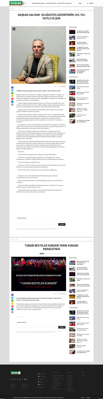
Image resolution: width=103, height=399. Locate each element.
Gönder (61, 224)
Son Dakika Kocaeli (56, 382)
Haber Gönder (24, 387)
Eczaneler (69, 380)
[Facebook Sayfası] (11, 379)
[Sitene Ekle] (28, 379)
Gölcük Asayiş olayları (51, 3)
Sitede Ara (83, 375)
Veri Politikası (12, 387)
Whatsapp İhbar (24, 385)
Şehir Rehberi (70, 388)
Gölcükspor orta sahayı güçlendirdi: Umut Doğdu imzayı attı (82, 110)
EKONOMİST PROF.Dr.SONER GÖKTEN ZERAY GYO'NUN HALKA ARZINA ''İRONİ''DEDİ (83, 82)
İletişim (41, 387)
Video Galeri (42, 376)
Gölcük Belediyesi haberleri (38, 3)
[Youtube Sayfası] (18, 379)
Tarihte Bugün (70, 383)
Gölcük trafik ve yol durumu (64, 3)
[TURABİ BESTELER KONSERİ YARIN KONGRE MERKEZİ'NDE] (38, 273)
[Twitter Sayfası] (13, 379)
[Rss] (23, 379)
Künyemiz (42, 384)
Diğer (80, 3)
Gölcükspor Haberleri (57, 383)
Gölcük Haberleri (56, 388)
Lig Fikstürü (69, 382)
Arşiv (17, 239)
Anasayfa (13, 8)
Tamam (88, 397)
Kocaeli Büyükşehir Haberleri (56, 386)
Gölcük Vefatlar (56, 380)
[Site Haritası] (26, 379)
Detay (83, 397)
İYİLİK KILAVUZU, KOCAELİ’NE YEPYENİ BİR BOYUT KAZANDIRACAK (83, 71)
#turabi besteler (20, 316)
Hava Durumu (70, 375)
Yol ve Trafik (69, 377)
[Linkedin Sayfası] (21, 379)
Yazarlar (42, 379)
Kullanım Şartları (24, 384)
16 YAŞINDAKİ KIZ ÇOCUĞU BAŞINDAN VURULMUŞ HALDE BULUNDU (83, 49)
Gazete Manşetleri (71, 390)
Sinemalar (69, 385)
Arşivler (41, 381)
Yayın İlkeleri (12, 385)
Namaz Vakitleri (70, 378)
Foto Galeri (42, 373)
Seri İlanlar (69, 387)
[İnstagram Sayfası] (16, 379)
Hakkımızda (12, 384)
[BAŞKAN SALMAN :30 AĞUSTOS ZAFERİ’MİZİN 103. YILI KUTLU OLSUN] (38, 54)
